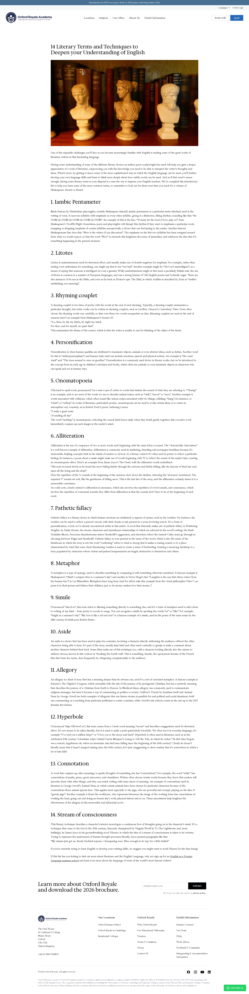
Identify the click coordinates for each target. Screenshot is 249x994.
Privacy (140, 947)
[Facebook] (188, 972)
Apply (237, 18)
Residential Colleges (108, 936)
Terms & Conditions (146, 942)
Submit (197, 886)
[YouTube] (202, 972)
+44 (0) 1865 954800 (48, 954)
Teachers (141, 936)
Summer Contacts (185, 924)
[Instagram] (195, 972)
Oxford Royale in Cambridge (112, 930)
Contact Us (142, 953)
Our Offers (118, 17)
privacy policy (199, 893)
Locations (89, 17)
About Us (134, 17)
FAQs (179, 936)
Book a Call (220, 18)
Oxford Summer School (109, 924)
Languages (222, 7)
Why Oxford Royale (147, 924)
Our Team (181, 930)
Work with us (182, 942)
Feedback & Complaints (188, 947)
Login (238, 7)
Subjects (103, 17)
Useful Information (154, 17)
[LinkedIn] (209, 972)
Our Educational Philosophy (150, 930)
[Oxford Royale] (29, 18)
